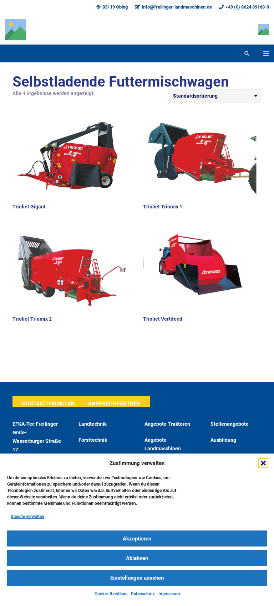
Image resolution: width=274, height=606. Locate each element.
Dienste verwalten (27, 516)
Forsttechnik (92, 440)
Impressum (169, 593)
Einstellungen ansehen (137, 578)
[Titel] (15, 29)
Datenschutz (143, 593)
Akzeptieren (137, 538)
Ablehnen (137, 558)
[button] (263, 463)
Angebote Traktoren (167, 424)
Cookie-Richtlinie (111, 593)
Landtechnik (92, 424)
